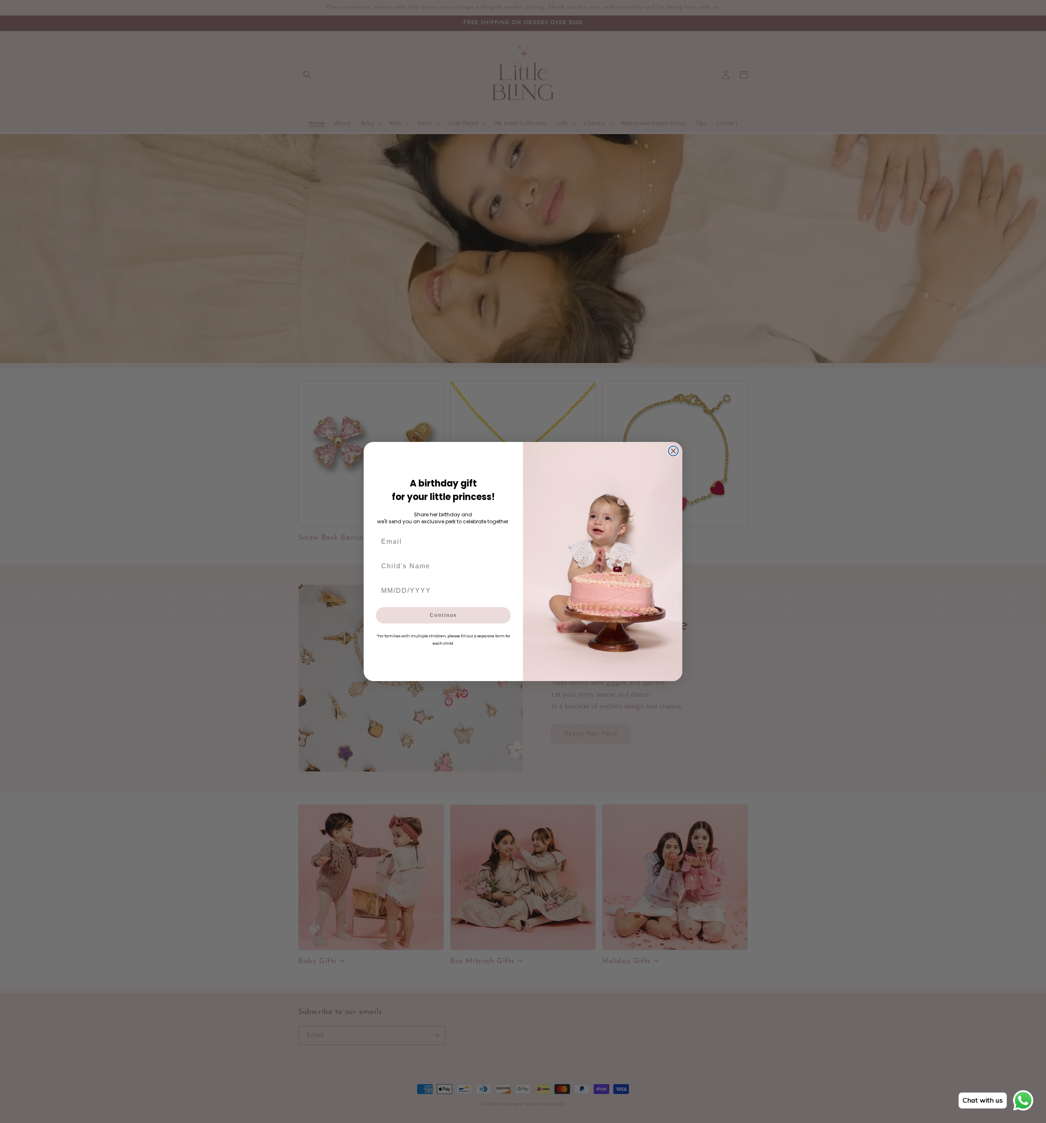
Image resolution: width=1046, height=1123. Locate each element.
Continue (443, 615)
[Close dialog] (673, 451)
